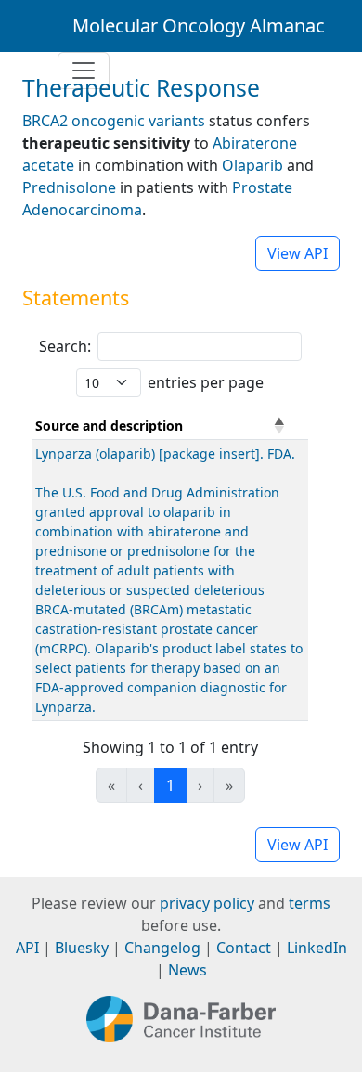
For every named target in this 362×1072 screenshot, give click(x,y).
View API (297, 253)
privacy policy (207, 903)
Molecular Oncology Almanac (198, 25)
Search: (65, 346)
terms (309, 903)
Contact (243, 947)
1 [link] (170, 785)
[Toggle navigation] (84, 70)
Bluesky (82, 947)
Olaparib (252, 165)
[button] (279, 425)
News (187, 970)
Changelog (162, 947)
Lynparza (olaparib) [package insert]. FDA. (165, 453)
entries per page (206, 382)
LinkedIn (317, 947)
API (27, 947)
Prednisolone (69, 187)
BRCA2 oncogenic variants (113, 120)
